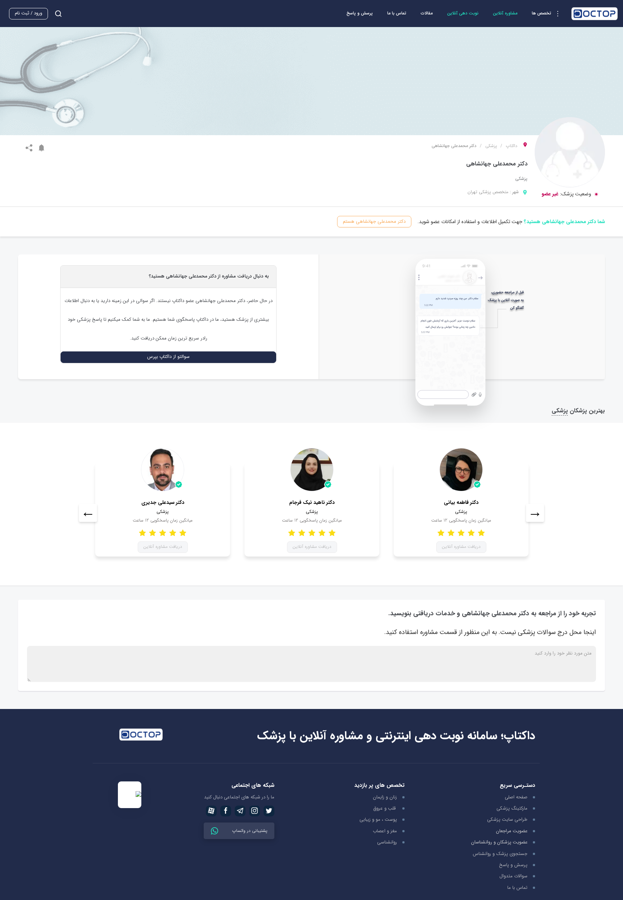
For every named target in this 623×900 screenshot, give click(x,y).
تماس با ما (396, 13)
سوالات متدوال (513, 876)
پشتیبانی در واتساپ (249, 830)
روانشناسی (387, 842)
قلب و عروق (385, 808)
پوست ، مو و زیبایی (378, 819)
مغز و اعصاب (385, 831)
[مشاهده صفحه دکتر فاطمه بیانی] (461, 469)
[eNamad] (129, 794)
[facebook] (225, 811)
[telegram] (240, 811)
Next (535, 513)
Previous (88, 513)
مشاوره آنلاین (505, 13)
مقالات (427, 13)
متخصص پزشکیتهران (488, 192)
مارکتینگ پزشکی (511, 808)
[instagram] (254, 811)
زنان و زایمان (385, 797)
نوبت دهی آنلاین (462, 13)
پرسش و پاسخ (359, 13)
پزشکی (491, 146)
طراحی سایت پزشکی (507, 819)
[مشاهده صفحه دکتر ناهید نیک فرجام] (311, 469)
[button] (548, 13)
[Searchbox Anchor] (55, 13)
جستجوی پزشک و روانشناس (500, 853)
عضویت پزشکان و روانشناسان (499, 842)
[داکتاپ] (594, 13)
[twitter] (269, 811)
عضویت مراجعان (511, 831)
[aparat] (211, 811)
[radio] (182, 532)
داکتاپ (511, 146)
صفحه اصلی (516, 797)
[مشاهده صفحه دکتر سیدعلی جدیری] (162, 469)
